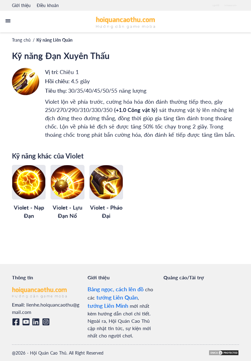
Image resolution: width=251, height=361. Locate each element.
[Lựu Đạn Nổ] (67, 182)
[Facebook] (17, 322)
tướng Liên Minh (108, 305)
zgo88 (215, 5)
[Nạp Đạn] (29, 182)
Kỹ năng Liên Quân (54, 40)
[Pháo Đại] (106, 182)
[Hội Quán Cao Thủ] (125, 22)
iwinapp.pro (230, 5)
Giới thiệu (21, 5)
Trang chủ (21, 40)
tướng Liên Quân (117, 297)
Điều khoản (48, 5)
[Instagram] (47, 322)
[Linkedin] (37, 322)
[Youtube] (27, 322)
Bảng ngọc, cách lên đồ (116, 289)
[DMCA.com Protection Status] (223, 353)
